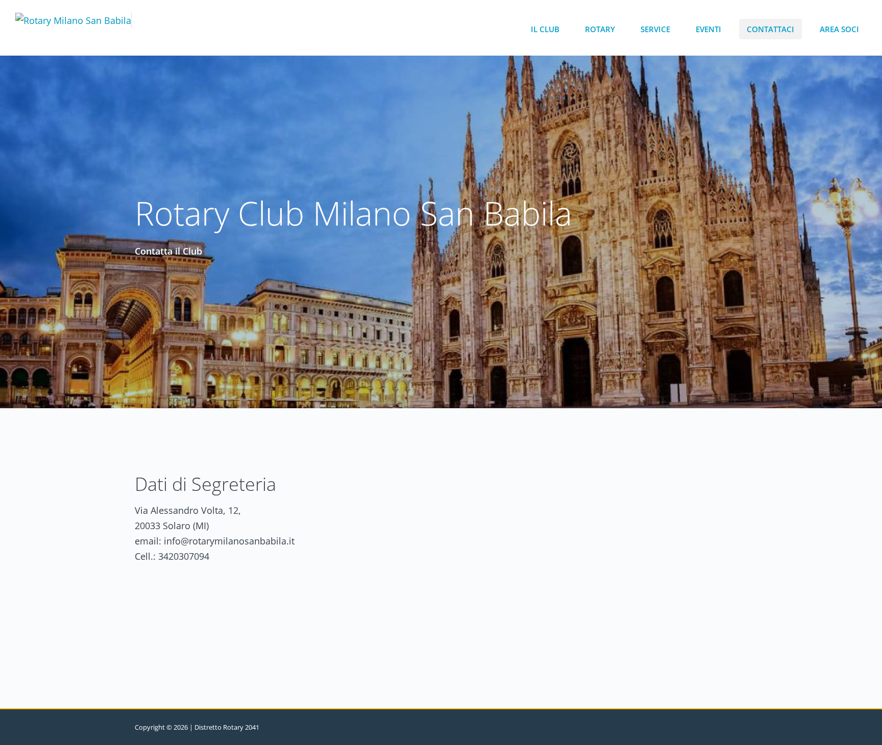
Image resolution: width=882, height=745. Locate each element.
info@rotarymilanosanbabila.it (229, 541)
